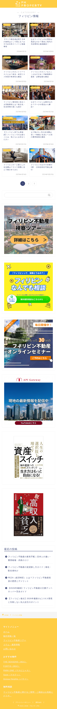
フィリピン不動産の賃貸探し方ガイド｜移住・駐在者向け (30, 569)
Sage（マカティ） (12, 675)
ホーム (6, 632)
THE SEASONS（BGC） (15, 662)
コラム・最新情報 (11, 645)
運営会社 (39, 702)
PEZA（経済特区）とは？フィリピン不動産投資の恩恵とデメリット (29, 579)
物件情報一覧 (9, 636)
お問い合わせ (9, 649)
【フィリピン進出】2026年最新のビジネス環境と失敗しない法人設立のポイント (30, 600)
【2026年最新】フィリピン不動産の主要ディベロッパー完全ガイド (30, 590)
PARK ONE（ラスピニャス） (17, 670)
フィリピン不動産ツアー (14, 640)
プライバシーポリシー (23, 702)
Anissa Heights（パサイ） (16, 679)
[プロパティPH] (28, 5)
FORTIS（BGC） (11, 666)
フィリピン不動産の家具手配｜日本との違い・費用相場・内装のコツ (30, 558)
